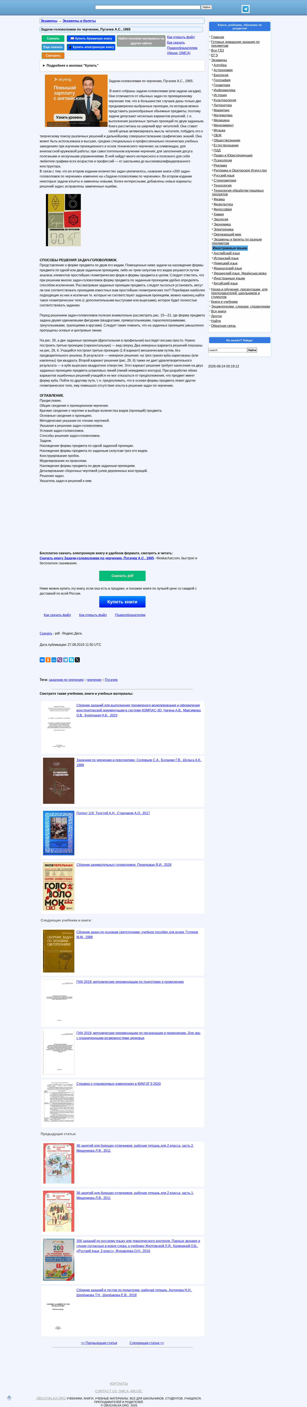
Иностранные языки (229, 278)
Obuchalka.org (51, 1398)
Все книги (218, 311)
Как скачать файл (57, 615)
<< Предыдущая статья (99, 1343)
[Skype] (71, 659)
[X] (77, 659)
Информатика (224, 90)
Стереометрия (225, 180)
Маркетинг (222, 110)
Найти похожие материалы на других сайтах (141, 41)
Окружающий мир (227, 234)
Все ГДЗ (217, 50)
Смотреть (53, 55)
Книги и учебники (224, 301)
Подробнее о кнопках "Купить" (73, 65)
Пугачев (111, 680)
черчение (94, 680)
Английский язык (227, 253)
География (222, 80)
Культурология (225, 100)
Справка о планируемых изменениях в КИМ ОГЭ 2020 (118, 1084)
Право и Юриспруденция (233, 155)
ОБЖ (218, 135)
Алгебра (220, 65)
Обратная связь (223, 326)
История (220, 95)
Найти (216, 321)
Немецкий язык (225, 263)
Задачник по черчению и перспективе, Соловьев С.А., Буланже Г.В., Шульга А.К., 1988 (139, 762)
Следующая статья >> (147, 1343)
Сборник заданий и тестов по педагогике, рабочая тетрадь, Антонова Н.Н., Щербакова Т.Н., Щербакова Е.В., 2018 (134, 1292)
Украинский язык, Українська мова (240, 273)
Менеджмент (224, 125)
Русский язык (224, 175)
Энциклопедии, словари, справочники (240, 306)
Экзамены (219, 60)
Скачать (53, 38)
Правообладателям (130, 615)
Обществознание (227, 140)
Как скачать (176, 42)
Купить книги (122, 601)
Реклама (220, 165)
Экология (221, 219)
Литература (223, 105)
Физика (219, 199)
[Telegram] (65, 659)
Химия (219, 214)
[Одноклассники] (48, 659)
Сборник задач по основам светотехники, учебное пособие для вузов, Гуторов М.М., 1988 (137, 934)
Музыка (219, 130)
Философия (223, 209)
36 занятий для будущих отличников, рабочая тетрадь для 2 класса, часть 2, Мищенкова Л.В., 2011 (135, 1148)
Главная (217, 37)
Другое (216, 316)
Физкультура (223, 204)
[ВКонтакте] (42, 659)
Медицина (222, 120)
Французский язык (228, 268)
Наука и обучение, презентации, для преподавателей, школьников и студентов (239, 293)
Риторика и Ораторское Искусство (240, 170)
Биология (221, 75)
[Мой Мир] (53, 659)
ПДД (217, 150)
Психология (223, 160)
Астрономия (223, 70)
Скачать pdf (122, 576)
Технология (223, 185)
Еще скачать (53, 47)
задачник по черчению (66, 680)
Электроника (223, 229)
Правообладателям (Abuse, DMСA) (182, 50)
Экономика (222, 224)
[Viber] (59, 659)
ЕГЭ (214, 55)
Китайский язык (226, 283)
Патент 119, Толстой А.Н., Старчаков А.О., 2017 (113, 813)
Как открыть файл (181, 37)
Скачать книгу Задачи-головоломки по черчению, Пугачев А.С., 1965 (97, 558)
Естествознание (226, 145)
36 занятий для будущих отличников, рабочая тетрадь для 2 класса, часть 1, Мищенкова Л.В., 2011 (135, 1195)
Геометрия (222, 85)
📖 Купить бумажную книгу (91, 38)
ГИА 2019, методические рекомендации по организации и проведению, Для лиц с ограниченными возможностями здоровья (138, 1035)
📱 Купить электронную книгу (91, 47)
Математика (223, 115)
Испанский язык (226, 258)
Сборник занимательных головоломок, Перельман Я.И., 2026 (123, 865)
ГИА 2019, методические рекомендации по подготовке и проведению (130, 982)
